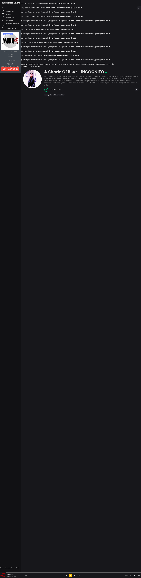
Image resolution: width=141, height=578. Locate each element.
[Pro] (106, 72)
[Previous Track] (66, 575)
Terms (13, 568)
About (2, 568)
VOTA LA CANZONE (10, 69)
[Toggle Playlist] (139, 575)
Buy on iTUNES (8, 34)
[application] (70, 575)
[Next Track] (75, 575)
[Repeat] (79, 575)
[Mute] (135, 575)
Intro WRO (10, 574)
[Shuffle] (62, 575)
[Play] (70, 575)
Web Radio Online (11, 576)
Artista (10, 54)
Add (17, 568)
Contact (7, 568)
